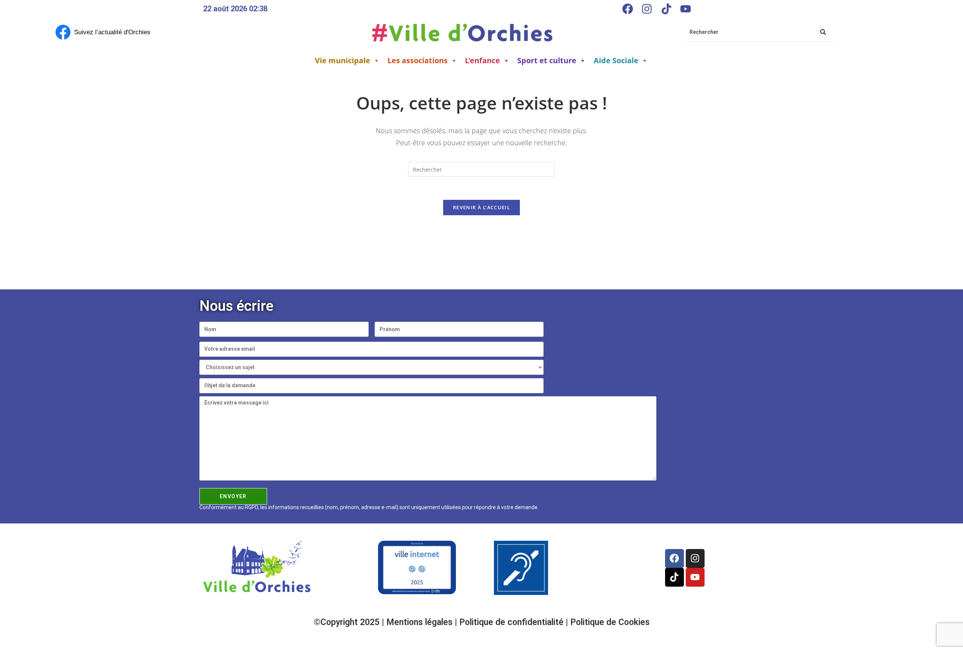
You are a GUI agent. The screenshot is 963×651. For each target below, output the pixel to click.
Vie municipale (342, 60)
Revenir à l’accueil (481, 207)
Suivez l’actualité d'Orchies (112, 32)
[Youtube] (685, 8)
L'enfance (482, 60)
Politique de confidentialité (512, 622)
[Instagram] (647, 8)
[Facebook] (627, 8)
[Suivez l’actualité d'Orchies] (63, 32)
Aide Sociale (616, 60)
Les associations (417, 60)
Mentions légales (420, 622)
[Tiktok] (666, 8)
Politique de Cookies (610, 622)
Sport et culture (546, 60)
